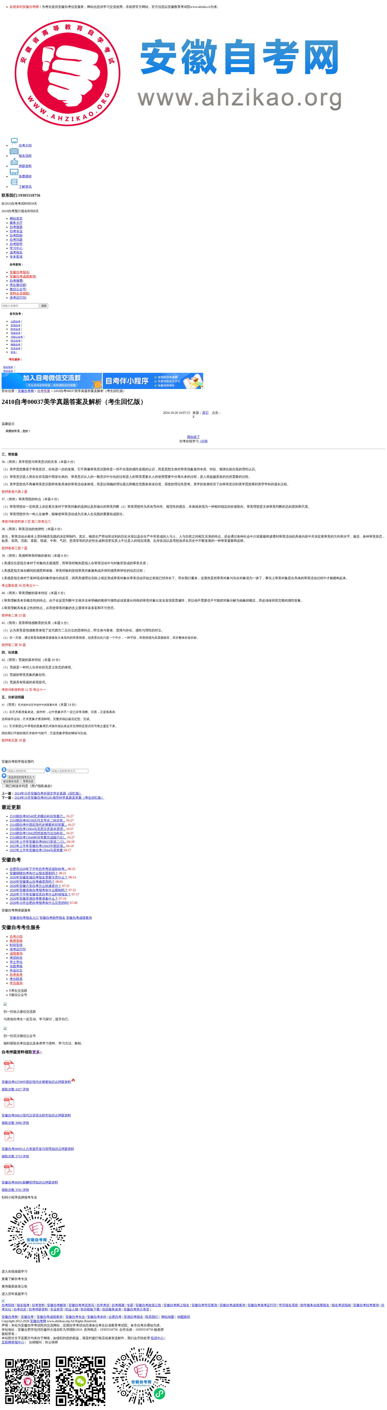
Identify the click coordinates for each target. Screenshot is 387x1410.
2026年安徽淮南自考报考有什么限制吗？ (39, 890)
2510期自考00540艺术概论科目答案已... (37, 816)
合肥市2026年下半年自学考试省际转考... (38, 869)
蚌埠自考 (15, 329)
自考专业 (16, 231)
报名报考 (8, 367)
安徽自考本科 (96, 1317)
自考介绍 (16, 936)
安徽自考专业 (75, 1317)
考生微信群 (18, 285)
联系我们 (151, 1317)
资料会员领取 (19, 293)
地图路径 (183, 1317)
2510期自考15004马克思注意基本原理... (37, 829)
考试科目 (16, 957)
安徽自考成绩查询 (22, 276)
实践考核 (16, 966)
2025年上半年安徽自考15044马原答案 (36, 850)
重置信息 (28, 781)
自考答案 (43, 391)
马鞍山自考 (17, 336)
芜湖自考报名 (133, 1317)
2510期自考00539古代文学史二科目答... (37, 820)
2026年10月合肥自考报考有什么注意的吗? (39, 903)
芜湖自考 (15, 325)
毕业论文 (16, 970)
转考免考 (16, 974)
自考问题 (16, 239)
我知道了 (193, 437)
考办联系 (16, 979)
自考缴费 (16, 280)
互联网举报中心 (13, 1342)
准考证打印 (18, 297)
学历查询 (16, 983)
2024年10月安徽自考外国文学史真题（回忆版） (48, 793)
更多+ (14, 352)
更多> (37, 1052)
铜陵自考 (15, 344)
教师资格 (16, 940)
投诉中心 (157, 1338)
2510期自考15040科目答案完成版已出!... (38, 837)
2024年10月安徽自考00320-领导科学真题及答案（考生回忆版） (59, 797)
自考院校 (16, 235)
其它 (205, 412)
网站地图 (167, 1317)
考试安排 (8, 371)
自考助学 (16, 244)
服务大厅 (16, 222)
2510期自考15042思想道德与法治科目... (37, 833)
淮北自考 (15, 340)
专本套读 (16, 256)
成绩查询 (16, 953)
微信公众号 (18, 289)
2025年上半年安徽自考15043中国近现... (37, 846)
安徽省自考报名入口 (24, 917)
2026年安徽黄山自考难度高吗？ (32, 881)
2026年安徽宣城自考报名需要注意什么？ (39, 877)
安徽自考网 (26, 391)
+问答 (204, 441)
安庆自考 (15, 348)
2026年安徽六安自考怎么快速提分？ (35, 886)
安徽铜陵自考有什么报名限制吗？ (34, 873)
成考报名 (16, 252)
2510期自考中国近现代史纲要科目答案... (38, 824)
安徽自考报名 (19, 272)
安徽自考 (27, 1317)
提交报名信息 (11, 781)
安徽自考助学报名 (52, 917)
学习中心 (16, 248)
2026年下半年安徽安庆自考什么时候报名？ (40, 894)
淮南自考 (15, 333)
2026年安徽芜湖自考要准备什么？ (34, 898)
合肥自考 (15, 321)
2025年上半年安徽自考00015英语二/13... (38, 841)
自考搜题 (16, 227)
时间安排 (16, 945)
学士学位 (16, 962)
